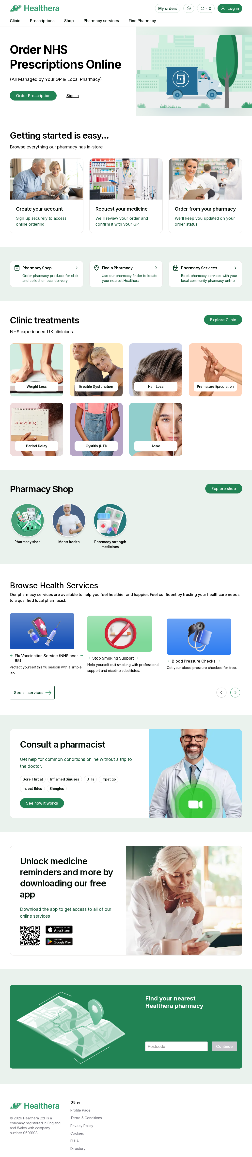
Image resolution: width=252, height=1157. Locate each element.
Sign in (72, 95)
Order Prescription (33, 95)
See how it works (42, 803)
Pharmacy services (101, 20)
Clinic (15, 20)
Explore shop (223, 488)
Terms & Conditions (86, 1118)
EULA (74, 1141)
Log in (233, 8)
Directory (77, 1148)
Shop (69, 20)
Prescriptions (42, 20)
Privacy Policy (81, 1126)
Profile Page (80, 1110)
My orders (167, 8)
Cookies (77, 1133)
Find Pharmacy (142, 20)
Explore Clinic (223, 319)
